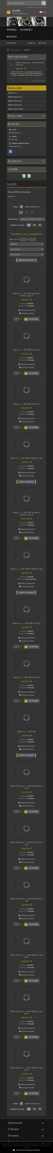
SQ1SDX (30, 303)
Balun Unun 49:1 (15, 109)
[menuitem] (13, 29)
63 (40, 225)
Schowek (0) (11, 43)
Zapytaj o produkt (26, 482)
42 (34, 225)
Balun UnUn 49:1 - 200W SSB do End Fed (26, 843)
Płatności (26, 29)
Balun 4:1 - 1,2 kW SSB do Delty (26, 623)
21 (29, 225)
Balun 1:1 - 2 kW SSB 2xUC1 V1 (26, 350)
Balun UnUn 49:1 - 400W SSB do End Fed (26, 900)
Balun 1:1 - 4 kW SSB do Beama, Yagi (26, 569)
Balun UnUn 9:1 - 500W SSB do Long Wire (26, 1069)
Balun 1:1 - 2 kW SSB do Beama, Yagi (26, 458)
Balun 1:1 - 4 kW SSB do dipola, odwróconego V (26, 294)
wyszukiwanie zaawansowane (36, 7)
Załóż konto (42, 43)
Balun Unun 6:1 (15, 101)
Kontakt (12, 36)
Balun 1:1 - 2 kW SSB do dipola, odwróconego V (26, 513)
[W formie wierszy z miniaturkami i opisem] (26, 212)
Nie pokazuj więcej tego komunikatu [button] (28, 1150)
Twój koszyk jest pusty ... (20, 11)
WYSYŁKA (12, 29)
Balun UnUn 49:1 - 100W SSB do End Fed (27, 787)
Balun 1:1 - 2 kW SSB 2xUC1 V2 (26, 404)
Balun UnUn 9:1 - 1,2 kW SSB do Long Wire (26, 956)
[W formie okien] (21, 212)
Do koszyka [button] (33, 319)
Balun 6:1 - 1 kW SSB (27, 731)
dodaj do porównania (28, 310)
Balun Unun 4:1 (15, 97)
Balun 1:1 (12, 93)
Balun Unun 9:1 (15, 105)
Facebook (10, 151)
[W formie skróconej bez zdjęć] (32, 212)
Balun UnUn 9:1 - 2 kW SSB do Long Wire (26, 1012)
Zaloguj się (31, 43)
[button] (40, 12)
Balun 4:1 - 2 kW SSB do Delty (26, 677)
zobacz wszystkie (38, 81)
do (28, 239)
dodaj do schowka (28, 313)
